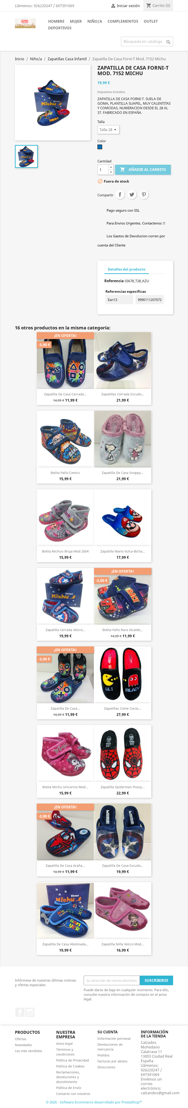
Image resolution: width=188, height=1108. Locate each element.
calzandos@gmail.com (160, 1092)
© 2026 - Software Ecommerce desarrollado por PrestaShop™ (94, 1102)
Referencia (114, 281)
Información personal (114, 1038)
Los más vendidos (28, 1051)
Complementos (123, 21)
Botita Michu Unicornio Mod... (65, 787)
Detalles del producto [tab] (126, 269)
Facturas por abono (112, 1061)
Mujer (76, 21)
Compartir (119, 194)
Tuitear (131, 194)
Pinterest (143, 194)
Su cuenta (107, 1031)
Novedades (23, 1045)
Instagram (30, 1012)
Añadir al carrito (143, 169)
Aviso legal (64, 1043)
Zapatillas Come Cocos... (122, 708)
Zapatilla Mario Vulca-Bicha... (122, 551)
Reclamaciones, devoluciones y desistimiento (68, 1077)
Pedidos (103, 1055)
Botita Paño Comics (65, 473)
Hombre (56, 21)
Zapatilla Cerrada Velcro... (65, 630)
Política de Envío (68, 1088)
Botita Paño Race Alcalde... (122, 630)
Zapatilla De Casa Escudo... (122, 865)
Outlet (151, 21)
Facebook (20, 1012)
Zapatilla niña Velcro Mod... (123, 944)
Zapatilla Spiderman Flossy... (123, 787)
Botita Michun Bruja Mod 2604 (65, 551)
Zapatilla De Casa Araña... (65, 865)
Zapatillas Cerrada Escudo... (122, 394)
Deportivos (60, 27)
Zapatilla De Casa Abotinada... (65, 944)
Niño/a (94, 21)
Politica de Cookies (70, 1066)
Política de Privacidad (72, 1060)
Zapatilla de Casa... (65, 708)
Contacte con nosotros (73, 1094)
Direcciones (106, 1067)
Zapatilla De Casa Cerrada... (65, 394)
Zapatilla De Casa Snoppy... (123, 473)
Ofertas (20, 1039)
